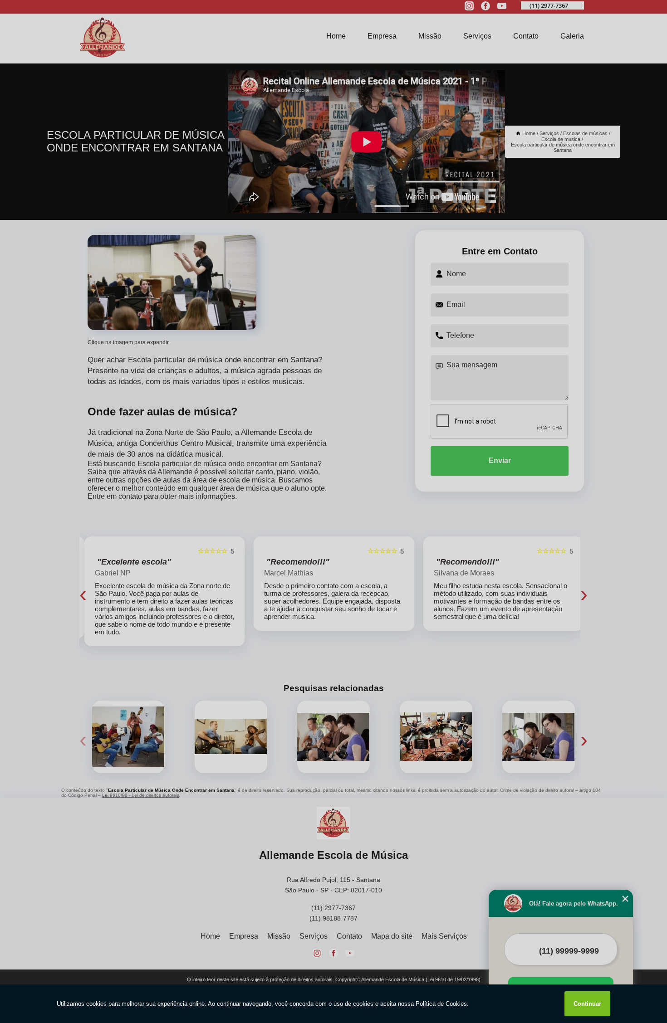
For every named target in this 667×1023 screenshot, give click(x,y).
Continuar (587, 1003)
